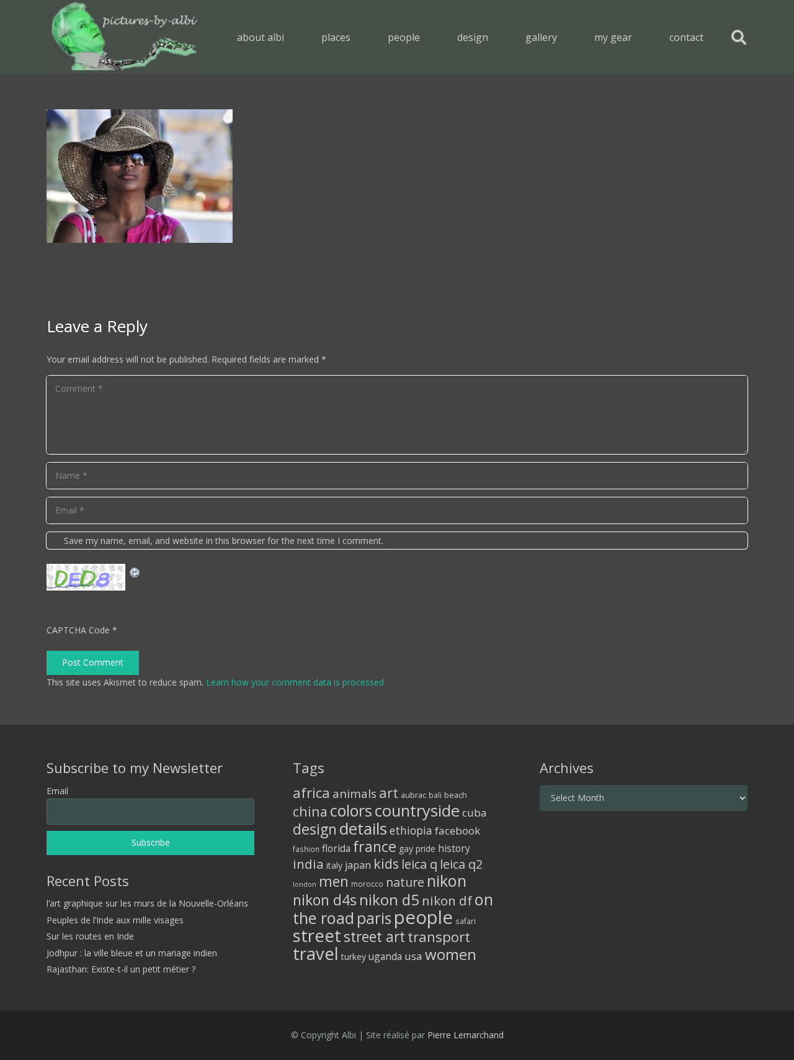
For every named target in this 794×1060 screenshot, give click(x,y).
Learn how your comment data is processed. (296, 682)
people (423, 917)
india (308, 863)
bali (435, 795)
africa (311, 792)
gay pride (417, 848)
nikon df (447, 900)
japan (358, 865)
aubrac (413, 795)
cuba (474, 812)
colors (351, 810)
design (315, 829)
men (334, 881)
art (388, 792)
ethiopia (411, 830)
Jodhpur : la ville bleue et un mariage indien (132, 953)
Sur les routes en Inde (90, 936)
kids (386, 863)
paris (374, 918)
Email (57, 791)
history (454, 848)
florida (336, 848)
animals (354, 794)
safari (465, 921)
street (317, 935)
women (450, 954)
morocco (367, 884)
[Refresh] (135, 571)
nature (405, 882)
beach (455, 795)
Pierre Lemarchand (465, 1035)
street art (374, 936)
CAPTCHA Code (78, 630)
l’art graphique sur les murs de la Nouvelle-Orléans (147, 903)
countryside (417, 811)
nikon (446, 880)
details (363, 828)
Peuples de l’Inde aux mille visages (115, 920)
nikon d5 (389, 899)
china (310, 811)
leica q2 (461, 864)
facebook (457, 830)
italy (334, 865)
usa (413, 956)
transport (439, 936)
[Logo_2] (124, 37)
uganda (385, 956)
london (304, 884)
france (374, 846)
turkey (353, 957)
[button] (359, 37)
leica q (419, 863)
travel (316, 953)
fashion (306, 849)
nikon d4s (325, 900)
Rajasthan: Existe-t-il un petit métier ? (121, 969)
